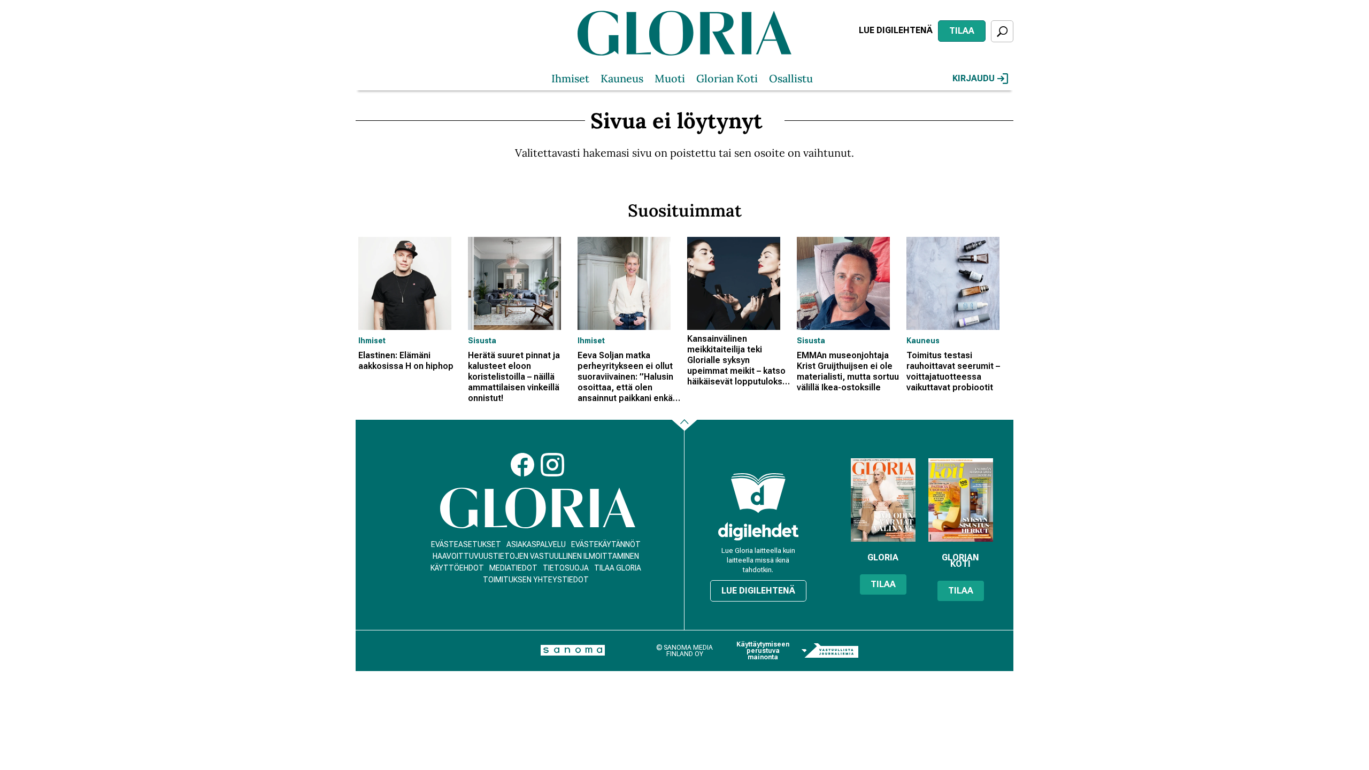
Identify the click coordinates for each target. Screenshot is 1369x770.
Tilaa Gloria (617, 568)
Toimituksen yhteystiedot (536, 579)
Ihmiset (570, 78)
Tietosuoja (566, 568)
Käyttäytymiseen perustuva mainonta (762, 651)
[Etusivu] (537, 508)
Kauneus (622, 78)
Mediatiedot (513, 568)
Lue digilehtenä (896, 30)
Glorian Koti (727, 78)
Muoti (670, 78)
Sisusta (482, 340)
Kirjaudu (973, 78)
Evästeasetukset (466, 544)
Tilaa (961, 31)
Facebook (522, 464)
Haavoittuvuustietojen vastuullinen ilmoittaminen (536, 556)
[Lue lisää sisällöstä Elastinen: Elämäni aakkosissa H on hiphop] (410, 283)
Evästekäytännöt (606, 544)
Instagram (552, 464)
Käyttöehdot (457, 568)
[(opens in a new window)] (758, 531)
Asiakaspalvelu (536, 544)
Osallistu (791, 78)
